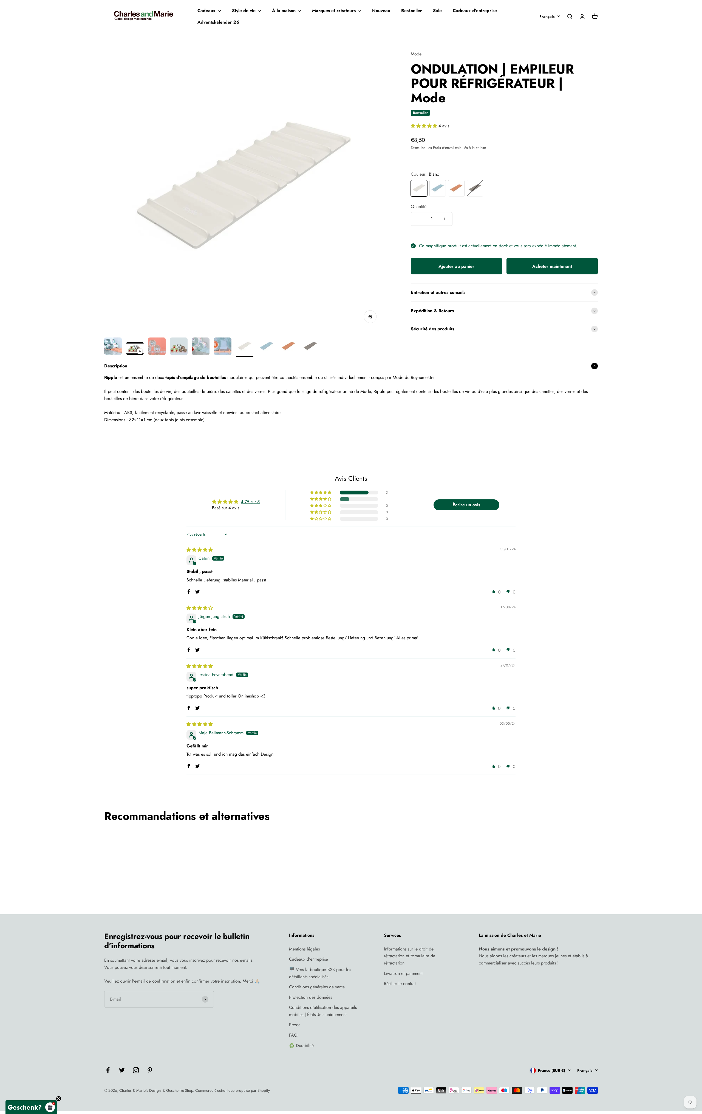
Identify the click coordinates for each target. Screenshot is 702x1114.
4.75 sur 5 (250, 502)
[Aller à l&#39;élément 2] (135, 349)
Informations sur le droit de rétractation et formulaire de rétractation (409, 956)
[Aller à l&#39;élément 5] (201, 347)
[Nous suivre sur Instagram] (136, 1070)
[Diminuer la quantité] (419, 219)
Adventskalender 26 (218, 22)
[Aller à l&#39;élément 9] (288, 347)
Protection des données (310, 997)
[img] (199, 550)
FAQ (293, 1035)
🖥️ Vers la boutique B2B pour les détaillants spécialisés (320, 973)
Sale (437, 10)
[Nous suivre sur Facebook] (108, 1070)
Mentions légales (304, 949)
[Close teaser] (58, 1098)
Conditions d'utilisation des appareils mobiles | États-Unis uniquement (323, 1011)
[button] (424, 126)
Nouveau (381, 10)
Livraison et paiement (403, 973)
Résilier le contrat (400, 983)
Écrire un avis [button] (466, 505)
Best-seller (411, 10)
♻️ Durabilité (301, 1045)
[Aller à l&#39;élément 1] (113, 347)
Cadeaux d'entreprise (475, 10)
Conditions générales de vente (317, 987)
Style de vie (244, 10)
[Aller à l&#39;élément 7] (244, 347)
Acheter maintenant (552, 266)
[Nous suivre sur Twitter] (122, 1070)
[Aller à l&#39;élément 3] (157, 347)
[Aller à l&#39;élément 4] (179, 347)
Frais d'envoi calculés (450, 147)
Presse (295, 1025)
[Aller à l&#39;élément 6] (222, 347)
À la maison (284, 10)
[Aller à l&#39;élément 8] (266, 347)
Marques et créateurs (334, 10)
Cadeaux (206, 10)
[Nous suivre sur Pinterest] (150, 1070)
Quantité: (419, 206)
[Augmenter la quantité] (444, 219)
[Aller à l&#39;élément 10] (310, 347)
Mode (416, 54)
